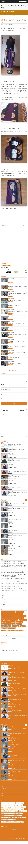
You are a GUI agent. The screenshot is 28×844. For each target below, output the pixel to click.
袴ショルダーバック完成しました (14, 476)
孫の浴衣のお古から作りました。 (15, 300)
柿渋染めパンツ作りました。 (14, 305)
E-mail (3, 389)
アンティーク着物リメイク (6, 630)
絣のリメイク (17, 616)
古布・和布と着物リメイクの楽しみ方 (13, 7)
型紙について (12, 624)
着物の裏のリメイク (5, 618)
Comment (3, 373)
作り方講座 (3, 604)
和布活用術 (4, 263)
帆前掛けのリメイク (23, 620)
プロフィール (3, 644)
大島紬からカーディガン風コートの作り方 (16, 449)
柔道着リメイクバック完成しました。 (8, 565)
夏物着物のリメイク (5, 624)
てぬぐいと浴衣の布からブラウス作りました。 (17, 352)
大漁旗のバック (19, 622)
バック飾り (14, 628)
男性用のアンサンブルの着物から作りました (16, 508)
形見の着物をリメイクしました (14, 513)
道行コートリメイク (20, 611)
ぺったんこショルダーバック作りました (16, 341)
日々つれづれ (11, 319)
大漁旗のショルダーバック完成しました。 (16, 323)
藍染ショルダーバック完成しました (15, 546)
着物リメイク (23, 616)
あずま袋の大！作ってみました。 (15, 363)
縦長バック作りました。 (13, 328)
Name (3, 384)
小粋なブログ (3, 649)
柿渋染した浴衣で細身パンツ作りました (15, 704)
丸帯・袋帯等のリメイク (5, 628)
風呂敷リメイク (4, 611)
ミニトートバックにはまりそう (14, 530)
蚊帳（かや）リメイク (18, 614)
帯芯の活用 (16, 620)
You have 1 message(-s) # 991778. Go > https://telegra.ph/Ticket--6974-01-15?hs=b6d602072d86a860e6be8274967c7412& (13, 580)
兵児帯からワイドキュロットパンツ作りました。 (17, 503)
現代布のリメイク (13, 618)
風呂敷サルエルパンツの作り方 (14, 460)
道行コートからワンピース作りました (15, 487)
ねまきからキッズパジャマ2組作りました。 (16, 535)
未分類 (2, 597)
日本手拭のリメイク (8, 620)
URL (3, 394)
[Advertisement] (11, 235)
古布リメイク (18, 624)
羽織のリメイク (10, 616)
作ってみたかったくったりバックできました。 (17, 317)
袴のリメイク (3, 614)
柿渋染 (3, 265)
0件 (9, 24)
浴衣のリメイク (8, 265)
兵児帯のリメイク (15, 626)
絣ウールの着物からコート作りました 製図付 (17, 688)
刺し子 (9, 626)
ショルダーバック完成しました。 (15, 357)
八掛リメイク (22, 626)
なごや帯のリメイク (16, 630)
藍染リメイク (3, 616)
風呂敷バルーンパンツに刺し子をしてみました (17, 346)
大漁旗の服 (13, 622)
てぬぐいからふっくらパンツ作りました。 (16, 524)
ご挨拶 (22, 630)
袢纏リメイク (10, 614)
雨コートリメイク (11, 611)
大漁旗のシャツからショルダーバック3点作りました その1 (12, 569)
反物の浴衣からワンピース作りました (15, 444)
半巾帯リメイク (4, 626)
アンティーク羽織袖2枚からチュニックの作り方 (17, 471)
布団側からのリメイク (5, 622)
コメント (3, 267)
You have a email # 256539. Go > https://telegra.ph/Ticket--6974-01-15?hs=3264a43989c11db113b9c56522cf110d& (13, 575)
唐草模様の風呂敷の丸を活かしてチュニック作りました (11, 590)
